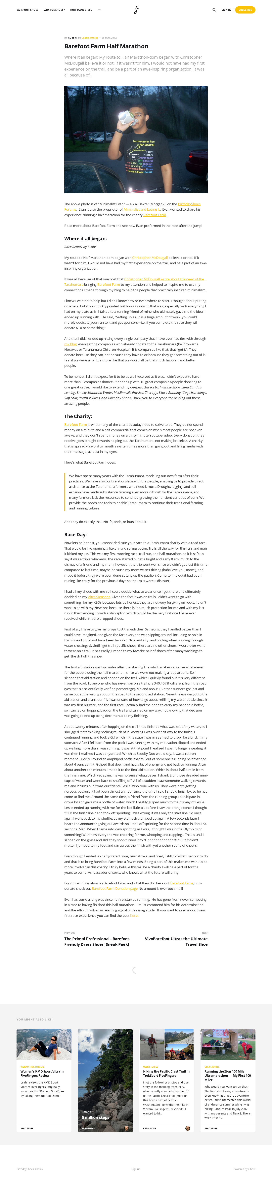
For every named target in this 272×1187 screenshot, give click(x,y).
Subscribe (245, 10)
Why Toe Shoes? (54, 10)
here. (134, 915)
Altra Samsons (99, 596)
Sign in (226, 10)
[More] (100, 10)
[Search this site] (214, 10)
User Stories (89, 37)
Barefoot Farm (154, 215)
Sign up (136, 1169)
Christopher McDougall (150, 257)
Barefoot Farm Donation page (115, 888)
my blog (70, 344)
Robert (72, 37)
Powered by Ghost (244, 1169)
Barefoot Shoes (27, 10)
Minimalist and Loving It (142, 209)
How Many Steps (81, 10)
